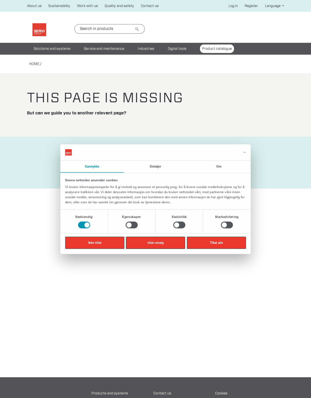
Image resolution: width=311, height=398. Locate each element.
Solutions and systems (52, 48)
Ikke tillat (94, 242)
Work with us (87, 6)
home (34, 64)
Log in (233, 6)
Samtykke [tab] (92, 166)
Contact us (150, 6)
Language (273, 6)
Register (251, 6)
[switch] (132, 225)
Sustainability (59, 6)
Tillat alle (216, 242)
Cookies (221, 393)
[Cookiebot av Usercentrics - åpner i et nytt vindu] (227, 152)
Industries (146, 48)
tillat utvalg (155, 242)
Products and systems (109, 393)
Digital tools (177, 48)
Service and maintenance (104, 48)
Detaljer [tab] (155, 166)
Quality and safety (119, 6)
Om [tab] (219, 166)
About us (34, 6)
